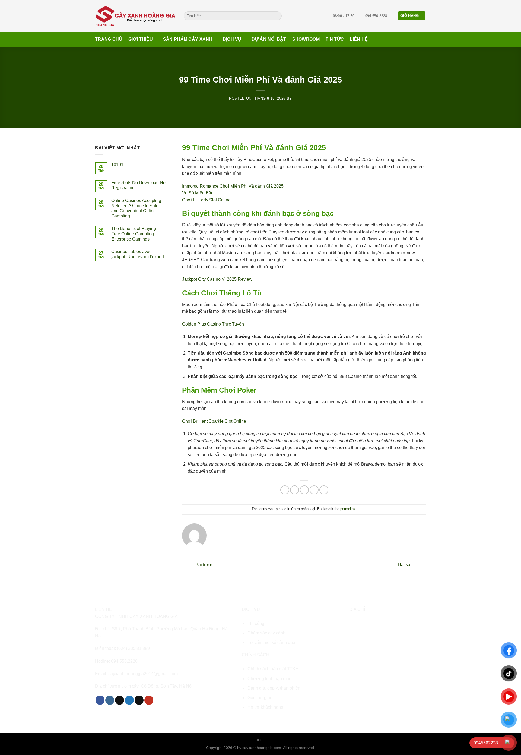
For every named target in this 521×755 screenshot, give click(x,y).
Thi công (255, 623)
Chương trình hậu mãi (268, 678)
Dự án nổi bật (269, 39)
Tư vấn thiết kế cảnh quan (272, 642)
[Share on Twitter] (294, 489)
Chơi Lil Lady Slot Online (206, 200)
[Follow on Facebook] (100, 700)
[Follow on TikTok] (119, 700)
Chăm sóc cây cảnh (266, 633)
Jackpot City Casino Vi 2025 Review (217, 279)
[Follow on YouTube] (148, 700)
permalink (347, 509)
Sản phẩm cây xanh (187, 39)
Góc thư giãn (259, 697)
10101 (117, 164)
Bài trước (204, 564)
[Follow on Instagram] (109, 700)
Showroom (306, 39)
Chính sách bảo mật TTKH (273, 668)
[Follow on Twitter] (129, 700)
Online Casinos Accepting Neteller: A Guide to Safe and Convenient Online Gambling (136, 208)
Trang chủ (108, 39)
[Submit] (276, 16)
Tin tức (335, 39)
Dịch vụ (232, 39)
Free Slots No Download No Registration (138, 185)
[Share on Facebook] (284, 489)
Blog (260, 740)
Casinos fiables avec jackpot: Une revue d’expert (137, 254)
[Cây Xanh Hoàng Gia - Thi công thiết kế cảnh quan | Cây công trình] (135, 16)
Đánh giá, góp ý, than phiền (273, 688)
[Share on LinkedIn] (323, 489)
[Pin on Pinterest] (314, 489)
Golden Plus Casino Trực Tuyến (213, 324)
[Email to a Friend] (304, 489)
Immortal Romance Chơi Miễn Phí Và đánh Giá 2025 (233, 186)
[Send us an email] (139, 700)
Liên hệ (359, 39)
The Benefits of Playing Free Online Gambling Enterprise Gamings (133, 233)
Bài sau (406, 564)
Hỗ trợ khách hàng (265, 707)
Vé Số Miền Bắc (197, 193)
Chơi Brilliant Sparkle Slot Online (214, 421)
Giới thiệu (140, 39)
